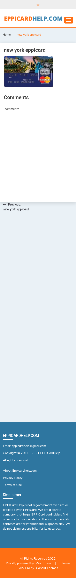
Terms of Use (12, 485)
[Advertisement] (38, 154)
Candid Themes (47, 568)
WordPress (43, 563)
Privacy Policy (13, 478)
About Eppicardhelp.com (20, 470)
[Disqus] (38, 265)
